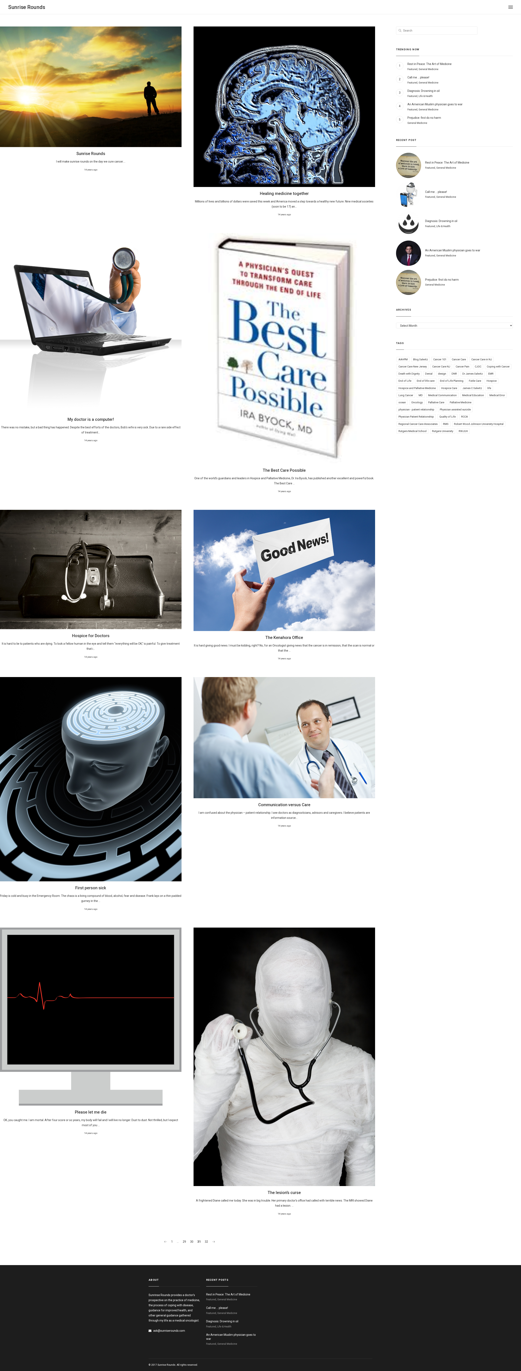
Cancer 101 (439, 359)
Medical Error (497, 395)
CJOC (478, 366)
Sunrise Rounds (90, 153)
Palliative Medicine (460, 402)
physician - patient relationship (416, 409)
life (489, 388)
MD (421, 395)
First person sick (90, 887)
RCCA (464, 416)
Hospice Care (449, 388)
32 (206, 1241)
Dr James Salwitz (472, 373)
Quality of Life (447, 416)
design (442, 373)
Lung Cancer (405, 395)
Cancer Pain (462, 366)
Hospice (492, 380)
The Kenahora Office (284, 637)
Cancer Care (459, 359)
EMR (491, 373)
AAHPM (403, 359)
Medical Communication (442, 395)
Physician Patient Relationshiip (416, 416)
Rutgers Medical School (412, 431)
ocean (402, 402)
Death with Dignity (409, 373)
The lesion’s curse (284, 1192)
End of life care (426, 380)
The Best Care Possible (284, 470)
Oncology (417, 402)
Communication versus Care (284, 804)
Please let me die (90, 1112)
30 (191, 1241)
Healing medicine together (284, 193)
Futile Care (475, 380)
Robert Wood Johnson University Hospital (478, 423)
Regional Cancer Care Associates (418, 423)
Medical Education (473, 395)
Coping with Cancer (498, 366)
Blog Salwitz (420, 359)
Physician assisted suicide (455, 409)
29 (184, 1241)
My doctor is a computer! (91, 419)
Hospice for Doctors (90, 635)
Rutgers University (442, 431)
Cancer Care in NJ (481, 359)
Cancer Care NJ (441, 366)
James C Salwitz (472, 388)
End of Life (404, 380)
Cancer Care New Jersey (412, 366)
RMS (446, 423)
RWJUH (463, 431)
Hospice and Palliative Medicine (417, 388)
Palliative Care (436, 402)
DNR (454, 373)
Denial (428, 373)
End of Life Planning (451, 380)
